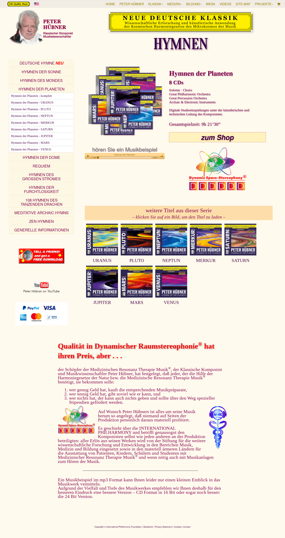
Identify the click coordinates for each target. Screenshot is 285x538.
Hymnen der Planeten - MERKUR (32, 122)
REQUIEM (41, 166)
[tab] (41, 63)
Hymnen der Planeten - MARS (30, 142)
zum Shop (217, 137)
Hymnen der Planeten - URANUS (32, 102)
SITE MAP (243, 4)
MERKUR (206, 260)
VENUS (171, 302)
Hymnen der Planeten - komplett (31, 96)
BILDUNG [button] (193, 4)
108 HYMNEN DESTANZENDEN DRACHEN (41, 202)
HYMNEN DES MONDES (41, 80)
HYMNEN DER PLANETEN (41, 89)
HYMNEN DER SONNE (41, 71)
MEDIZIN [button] (173, 4)
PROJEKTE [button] (263, 4)
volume (161, 156)
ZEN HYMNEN (41, 221)
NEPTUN (171, 260)
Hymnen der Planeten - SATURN (32, 129)
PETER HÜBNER (131, 4)
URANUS (102, 260)
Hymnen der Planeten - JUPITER (32, 136)
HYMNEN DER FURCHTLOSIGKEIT (41, 189)
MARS (136, 302)
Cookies (177, 526)
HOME (110, 4)
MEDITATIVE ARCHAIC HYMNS (41, 212)
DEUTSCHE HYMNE (41, 63)
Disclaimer (148, 526)
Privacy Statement (163, 526)
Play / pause (88, 156)
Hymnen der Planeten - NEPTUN (32, 116)
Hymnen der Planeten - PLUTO (31, 109)
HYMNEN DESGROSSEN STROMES (41, 176)
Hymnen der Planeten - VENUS (31, 149)
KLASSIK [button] (154, 4)
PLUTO (136, 260)
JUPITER (102, 302)
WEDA (210, 4)
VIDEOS (225, 4)
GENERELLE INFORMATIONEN (41, 229)
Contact (186, 526)
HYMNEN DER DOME (41, 157)
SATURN (240, 260)
